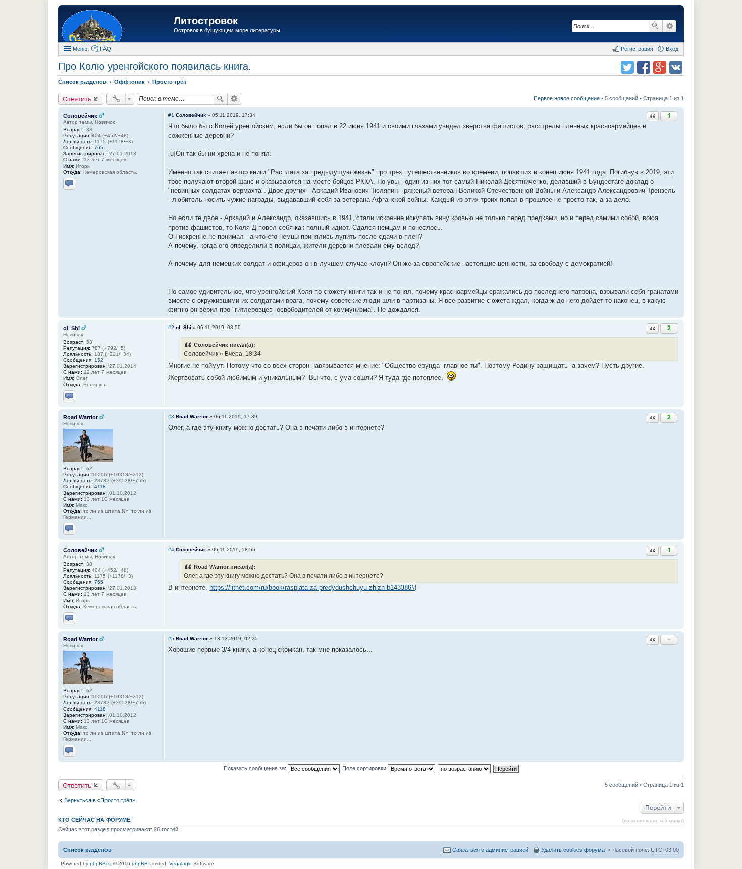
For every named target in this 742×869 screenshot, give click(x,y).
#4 (171, 549)
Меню (80, 49)
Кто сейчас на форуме (94, 820)
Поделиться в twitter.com (627, 67)
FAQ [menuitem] (105, 49)
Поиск (655, 26)
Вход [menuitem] (672, 49)
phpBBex (101, 863)
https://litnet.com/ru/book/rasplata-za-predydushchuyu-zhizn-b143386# (312, 587)
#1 (171, 115)
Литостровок (206, 20)
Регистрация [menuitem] (637, 49)
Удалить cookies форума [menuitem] (573, 850)
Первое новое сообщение (567, 98)
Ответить (77, 98)
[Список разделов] (117, 25)
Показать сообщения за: (256, 768)
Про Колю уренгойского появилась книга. (154, 66)
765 (98, 147)
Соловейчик (80, 116)
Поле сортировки (365, 768)
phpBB (140, 863)
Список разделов (87, 850)
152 (98, 360)
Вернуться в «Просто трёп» (99, 800)
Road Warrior (80, 417)
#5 (171, 638)
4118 (100, 487)
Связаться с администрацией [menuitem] (490, 850)
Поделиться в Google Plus (659, 67)
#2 (171, 327)
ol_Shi (71, 328)
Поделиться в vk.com (675, 67)
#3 (171, 416)
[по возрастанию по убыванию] (465, 768)
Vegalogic (180, 863)
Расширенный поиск (669, 26)
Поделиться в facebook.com (643, 67)
